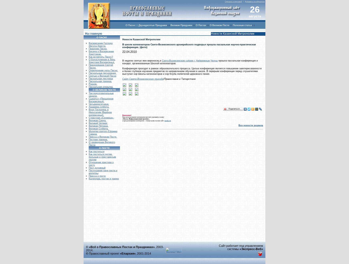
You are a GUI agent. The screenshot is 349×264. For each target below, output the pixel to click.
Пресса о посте (97, 176)
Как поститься (96, 151)
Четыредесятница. (99, 104)
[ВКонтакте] (245, 109)
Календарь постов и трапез (104, 178)
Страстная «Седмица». (101, 117)
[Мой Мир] (257, 109)
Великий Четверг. (98, 123)
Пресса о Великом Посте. (103, 136)
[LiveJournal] (260, 109)
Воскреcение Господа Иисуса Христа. (101, 44)
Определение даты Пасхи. (103, 70)
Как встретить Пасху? (101, 56)
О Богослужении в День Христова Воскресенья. (102, 61)
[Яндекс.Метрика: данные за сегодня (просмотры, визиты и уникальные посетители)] (174, 250)
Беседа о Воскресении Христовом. (101, 52)
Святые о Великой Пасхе (102, 76)
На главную (93, 33)
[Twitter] (249, 109)
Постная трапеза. (98, 139)
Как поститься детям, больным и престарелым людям (102, 157)
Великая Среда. (97, 120)
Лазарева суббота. (99, 107)
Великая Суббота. (99, 128)
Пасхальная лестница (101, 78)
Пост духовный (97, 167)
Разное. (93, 84)
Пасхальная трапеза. (100, 81)
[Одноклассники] (253, 109)
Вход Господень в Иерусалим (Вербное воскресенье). (100, 112)
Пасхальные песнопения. (103, 73)
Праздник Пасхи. (98, 48)
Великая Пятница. (99, 126)
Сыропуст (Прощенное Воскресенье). (101, 100)
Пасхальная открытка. (101, 86)
